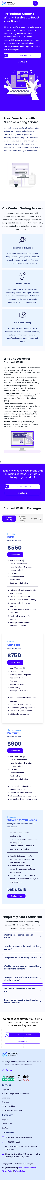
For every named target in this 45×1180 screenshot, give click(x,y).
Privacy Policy (7, 1171)
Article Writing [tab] (9, 518)
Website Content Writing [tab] (22, 518)
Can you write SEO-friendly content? (21, 957)
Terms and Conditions (27, 1168)
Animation (6, 1102)
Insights (5, 1119)
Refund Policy (19, 1171)
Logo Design (7, 1089)
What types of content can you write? (18, 936)
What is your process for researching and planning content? (21, 967)
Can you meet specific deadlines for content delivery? (21, 1001)
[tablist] (22, 518)
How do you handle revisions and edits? (19, 990)
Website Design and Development (15, 1094)
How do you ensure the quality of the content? (21, 947)
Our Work (5, 1128)
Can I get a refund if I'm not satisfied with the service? (21, 978)
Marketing (6, 1098)
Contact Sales (16, 896)
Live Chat (21, 62)
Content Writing (8, 1106)
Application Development (12, 1110)
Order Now (15, 555)
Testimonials (7, 1124)
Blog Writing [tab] (36, 518)
